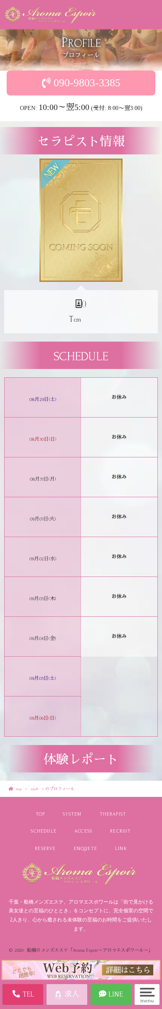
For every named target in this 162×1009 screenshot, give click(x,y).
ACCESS (83, 831)
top (19, 789)
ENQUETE (85, 848)
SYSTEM (72, 814)
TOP (40, 814)
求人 (70, 994)
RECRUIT (120, 831)
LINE (114, 994)
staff (34, 789)
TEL (27, 994)
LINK (121, 848)
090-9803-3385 (87, 83)
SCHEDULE (43, 831)
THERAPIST (113, 814)
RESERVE (45, 848)
